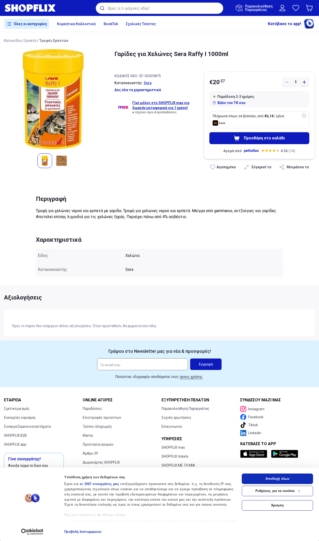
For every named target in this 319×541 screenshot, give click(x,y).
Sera (148, 83)
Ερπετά (30, 41)
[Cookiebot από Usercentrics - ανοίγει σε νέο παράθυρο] (32, 532)
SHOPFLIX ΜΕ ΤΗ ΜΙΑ (178, 465)
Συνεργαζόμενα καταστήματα (27, 426)
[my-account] (282, 8)
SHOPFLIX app (15, 444)
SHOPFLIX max (173, 447)
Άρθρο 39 (90, 453)
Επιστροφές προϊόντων (102, 418)
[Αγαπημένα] (296, 8)
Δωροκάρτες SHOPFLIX (101, 462)
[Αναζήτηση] (102, 8)
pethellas (251, 151)
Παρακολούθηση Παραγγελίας (185, 409)
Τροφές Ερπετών (53, 41)
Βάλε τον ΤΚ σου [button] (231, 103)
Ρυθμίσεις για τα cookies (275, 491)
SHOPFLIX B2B (15, 435)
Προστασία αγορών (98, 444)
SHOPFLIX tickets (174, 456)
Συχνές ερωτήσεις (176, 418)
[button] (310, 8)
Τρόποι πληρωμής (97, 426)
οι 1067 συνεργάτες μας (99, 484)
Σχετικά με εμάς (17, 409)
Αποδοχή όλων (277, 479)
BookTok (111, 24)
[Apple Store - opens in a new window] (254, 454)
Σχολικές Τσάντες (141, 24)
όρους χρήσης (191, 377)
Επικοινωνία (171, 426)
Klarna (88, 435)
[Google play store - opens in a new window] (284, 454)
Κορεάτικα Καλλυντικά (76, 24)
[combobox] (159, 8)
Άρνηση (277, 505)
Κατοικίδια (12, 41)
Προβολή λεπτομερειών (82, 532)
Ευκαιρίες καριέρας (20, 418)
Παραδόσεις (92, 409)
